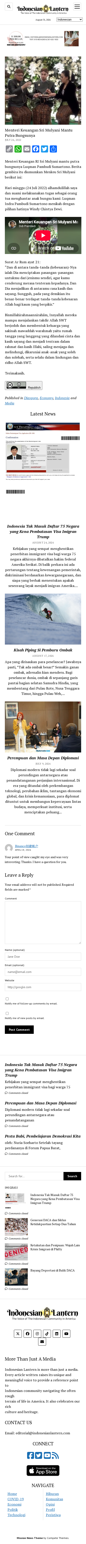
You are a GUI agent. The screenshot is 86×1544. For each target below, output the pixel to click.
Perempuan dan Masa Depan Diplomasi (40, 1103)
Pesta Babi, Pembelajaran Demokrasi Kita (42, 1136)
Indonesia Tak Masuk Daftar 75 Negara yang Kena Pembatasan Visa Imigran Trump (41, 1070)
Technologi (16, 1514)
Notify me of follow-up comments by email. (31, 1003)
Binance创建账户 (26, 846)
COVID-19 (15, 1499)
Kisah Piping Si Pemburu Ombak (43, 650)
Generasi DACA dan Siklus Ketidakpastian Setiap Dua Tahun (53, 1222)
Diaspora (31, 397)
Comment (11, 898)
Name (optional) (15, 950)
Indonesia (62, 397)
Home (12, 1493)
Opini (50, 1504)
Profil (50, 1509)
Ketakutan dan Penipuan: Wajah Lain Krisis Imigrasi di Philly (55, 1247)
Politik (12, 1509)
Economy (46, 397)
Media (9, 403)
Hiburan (52, 1493)
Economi (14, 1504)
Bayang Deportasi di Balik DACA (52, 1270)
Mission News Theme (30, 1538)
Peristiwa (53, 1514)
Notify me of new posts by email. (25, 1018)
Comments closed (18, 1093)
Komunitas (54, 1499)
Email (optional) (14, 965)
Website (9, 980)
